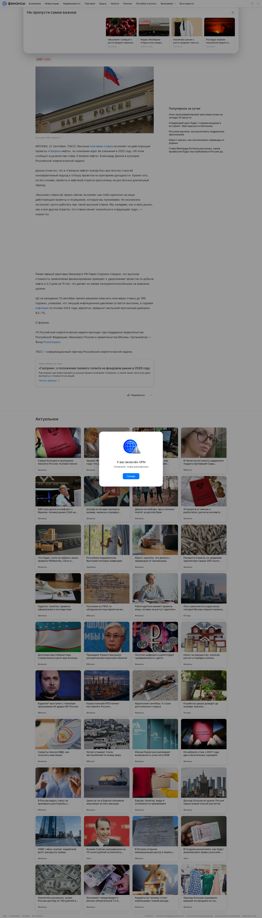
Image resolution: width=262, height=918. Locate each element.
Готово (131, 476)
